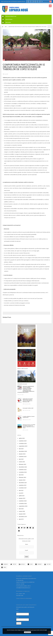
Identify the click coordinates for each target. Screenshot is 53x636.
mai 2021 (21, 493)
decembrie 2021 (23, 482)
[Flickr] (34, 1)
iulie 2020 (21, 508)
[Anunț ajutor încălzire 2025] (20, 410)
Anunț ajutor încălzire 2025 (28, 408)
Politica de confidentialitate (26, 598)
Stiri (5, 26)
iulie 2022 (21, 474)
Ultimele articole (22, 384)
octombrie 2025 (23, 443)
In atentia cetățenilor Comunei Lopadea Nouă (28, 417)
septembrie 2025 (23, 446)
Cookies (18, 598)
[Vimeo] (41, 1)
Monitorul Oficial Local (11, 16)
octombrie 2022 (23, 472)
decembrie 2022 (23, 467)
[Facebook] (27, 1)
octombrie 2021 (23, 487)
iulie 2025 (21, 448)
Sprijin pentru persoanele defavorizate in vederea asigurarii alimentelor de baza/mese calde (28, 400)
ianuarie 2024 (22, 454)
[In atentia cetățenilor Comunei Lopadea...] (20, 418)
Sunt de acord (27, 632)
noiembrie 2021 (22, 485)
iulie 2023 (21, 459)
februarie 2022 (22, 477)
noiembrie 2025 (22, 441)
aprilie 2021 (22, 495)
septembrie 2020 (23, 506)
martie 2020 (22, 511)
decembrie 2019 (23, 516)
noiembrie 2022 (22, 469)
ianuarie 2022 (22, 480)
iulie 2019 (21, 519)
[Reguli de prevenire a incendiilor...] (20, 426)
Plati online (8, 22)
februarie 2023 (22, 464)
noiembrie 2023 (22, 456)
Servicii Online (9, 19)
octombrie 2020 (23, 503)
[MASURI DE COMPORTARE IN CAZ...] (20, 388)
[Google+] (32, 1)
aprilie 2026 (22, 438)
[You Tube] (39, 1)
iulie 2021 (21, 490)
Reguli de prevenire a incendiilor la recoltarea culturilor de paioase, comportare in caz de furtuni (29, 426)
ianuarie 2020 (22, 514)
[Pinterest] (36, 1)
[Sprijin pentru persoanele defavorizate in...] (20, 400)
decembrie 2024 (23, 451)
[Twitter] (30, 1)
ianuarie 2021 (22, 498)
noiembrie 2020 (22, 501)
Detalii (45, 630)
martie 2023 (22, 461)
